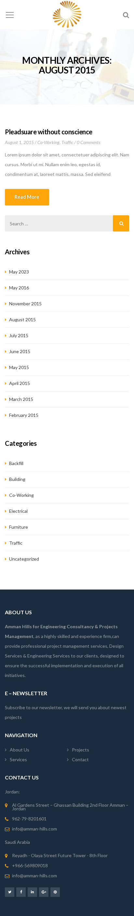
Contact (80, 759)
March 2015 (21, 399)
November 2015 (25, 303)
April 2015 (19, 383)
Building (17, 479)
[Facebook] (21, 891)
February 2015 (23, 415)
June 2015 (19, 351)
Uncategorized (24, 559)
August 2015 (22, 319)
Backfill (16, 463)
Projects (80, 749)
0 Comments (88, 142)
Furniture (18, 527)
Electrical (18, 511)
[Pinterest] (55, 891)
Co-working (48, 142)
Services (18, 759)
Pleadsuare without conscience (48, 132)
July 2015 (18, 335)
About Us (19, 749)
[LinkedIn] (32, 891)
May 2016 (19, 287)
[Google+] (43, 891)
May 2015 (19, 367)
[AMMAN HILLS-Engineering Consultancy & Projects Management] (67, 14)
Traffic (67, 142)
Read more (27, 197)
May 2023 (19, 271)
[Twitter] (9, 891)
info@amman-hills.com (34, 828)
